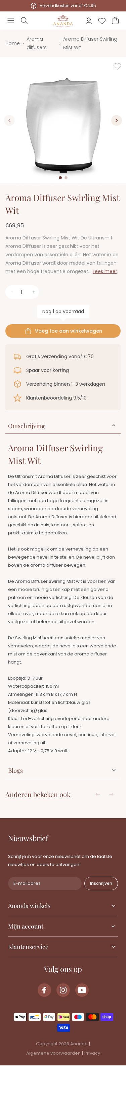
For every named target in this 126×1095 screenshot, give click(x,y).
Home (12, 43)
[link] (44, 990)
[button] (10, 20)
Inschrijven (101, 883)
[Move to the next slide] (111, 794)
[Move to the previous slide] (98, 794)
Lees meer (105, 271)
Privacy (92, 1053)
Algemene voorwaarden (53, 1053)
